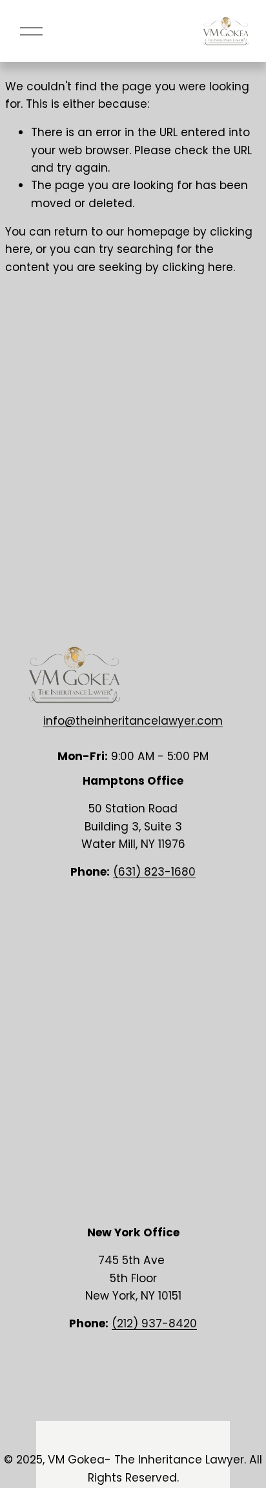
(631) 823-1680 (154, 872)
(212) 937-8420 (154, 1323)
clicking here (197, 267)
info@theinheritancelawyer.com (133, 721)
